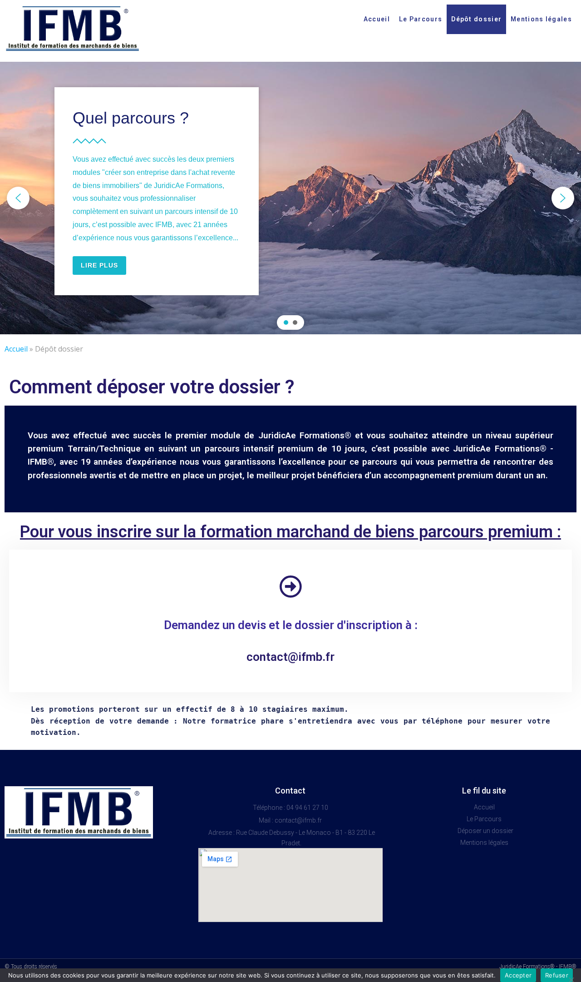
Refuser (556, 975)
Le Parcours (420, 19)
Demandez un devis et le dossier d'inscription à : (291, 625)
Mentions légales (541, 19)
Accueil (377, 19)
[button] (18, 198)
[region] (290, 198)
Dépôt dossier (476, 19)
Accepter (518, 975)
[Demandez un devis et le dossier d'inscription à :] (290, 586)
